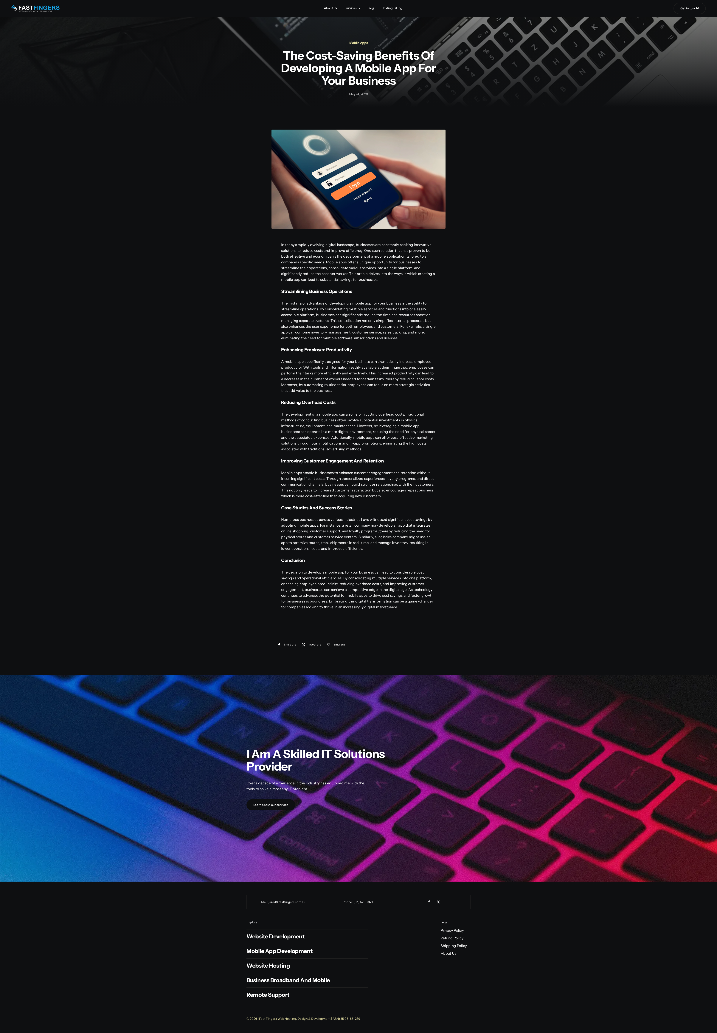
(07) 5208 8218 (363, 902)
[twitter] (438, 902)
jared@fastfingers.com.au (287, 902)
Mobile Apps (358, 43)
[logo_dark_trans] (35, 6)
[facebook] (429, 902)
